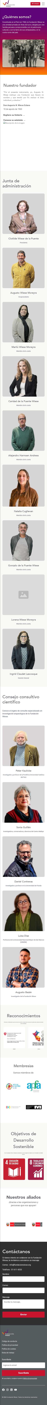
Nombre (5, 1274)
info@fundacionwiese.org (20, 1265)
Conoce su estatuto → (14, 120)
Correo (5, 1285)
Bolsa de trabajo (8, 1353)
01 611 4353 (16, 1269)
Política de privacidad (10, 1345)
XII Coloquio (35, 4)
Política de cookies (9, 1349)
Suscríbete (6, 1359)
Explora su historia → (14, 115)
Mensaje (6, 1297)
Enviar (23, 1314)
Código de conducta (9, 1341)
